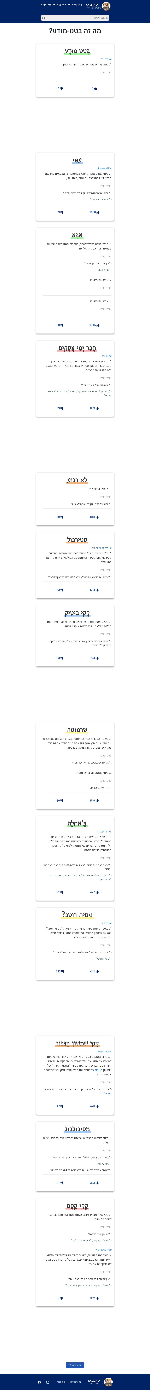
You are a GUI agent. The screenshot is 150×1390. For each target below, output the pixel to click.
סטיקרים (46, 5)
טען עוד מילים (75, 1365)
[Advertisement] (83, 124)
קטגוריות (76, 5)
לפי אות (61, 5)
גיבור (98, 1070)
